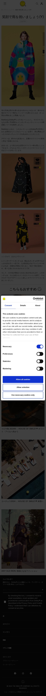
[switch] (40, 354)
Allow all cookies (23, 379)
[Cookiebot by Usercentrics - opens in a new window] (33, 298)
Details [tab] (23, 305)
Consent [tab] (8, 305)
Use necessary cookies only (23, 395)
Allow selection (23, 387)
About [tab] (37, 305)
